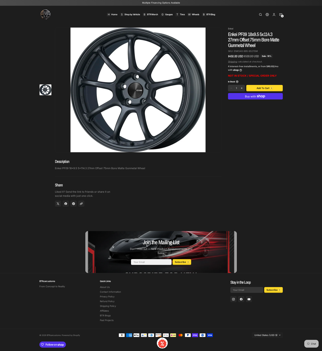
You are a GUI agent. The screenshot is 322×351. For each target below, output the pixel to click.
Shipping (232, 61)
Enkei (230, 28)
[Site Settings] (267, 15)
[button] (260, 15)
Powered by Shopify (71, 335)
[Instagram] (233, 299)
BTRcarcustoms (54, 335)
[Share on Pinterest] (73, 204)
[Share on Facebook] (66, 204)
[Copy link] (81, 204)
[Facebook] (241, 299)
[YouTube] (249, 299)
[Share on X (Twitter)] (58, 204)
